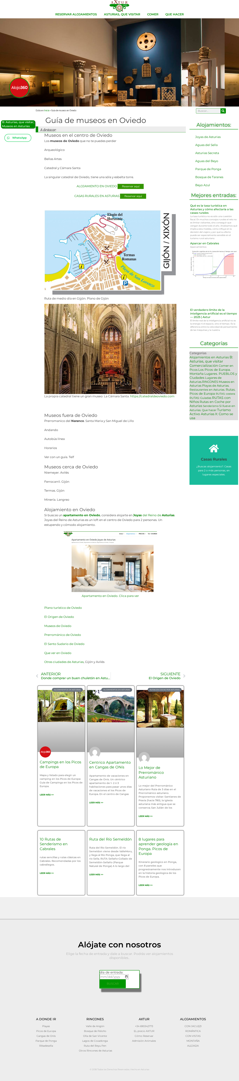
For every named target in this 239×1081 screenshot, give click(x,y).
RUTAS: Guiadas (200, 398)
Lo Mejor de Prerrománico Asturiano (151, 772)
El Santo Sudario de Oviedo (64, 644)
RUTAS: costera (225, 393)
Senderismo (211, 406)
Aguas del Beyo (206, 161)
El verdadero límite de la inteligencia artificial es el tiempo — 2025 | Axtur (213, 313)
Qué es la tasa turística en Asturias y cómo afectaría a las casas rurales (211, 209)
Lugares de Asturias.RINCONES (205, 380)
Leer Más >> (47, 794)
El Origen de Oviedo (59, 617)
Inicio (46, 110)
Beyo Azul (202, 185)
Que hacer (174, 14)
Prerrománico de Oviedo (62, 635)
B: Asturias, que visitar (18, 122)
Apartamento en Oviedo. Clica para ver (110, 596)
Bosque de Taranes (209, 177)
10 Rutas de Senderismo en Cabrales (54, 844)
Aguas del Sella (206, 145)
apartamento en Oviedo (81, 515)
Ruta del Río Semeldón (110, 839)
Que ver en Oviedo (57, 653)
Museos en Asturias (16, 126)
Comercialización (203, 365)
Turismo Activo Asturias (210, 412)
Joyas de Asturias (208, 137)
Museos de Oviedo (57, 626)
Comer (152, 14)
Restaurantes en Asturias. (207, 389)
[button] (17, 138)
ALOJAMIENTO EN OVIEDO (97, 186)
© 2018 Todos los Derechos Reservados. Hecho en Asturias (119, 1069)
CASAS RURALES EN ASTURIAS (96, 196)
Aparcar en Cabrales (204, 243)
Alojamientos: (213, 125)
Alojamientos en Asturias (209, 357)
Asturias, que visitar (122, 14)
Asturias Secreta (207, 153)
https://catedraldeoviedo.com (152, 396)
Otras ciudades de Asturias (64, 662)
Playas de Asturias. (215, 385)
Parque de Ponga (208, 169)
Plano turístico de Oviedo (63, 607)
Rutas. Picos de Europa (212, 392)
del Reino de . (154, 515)
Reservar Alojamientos (76, 14)
